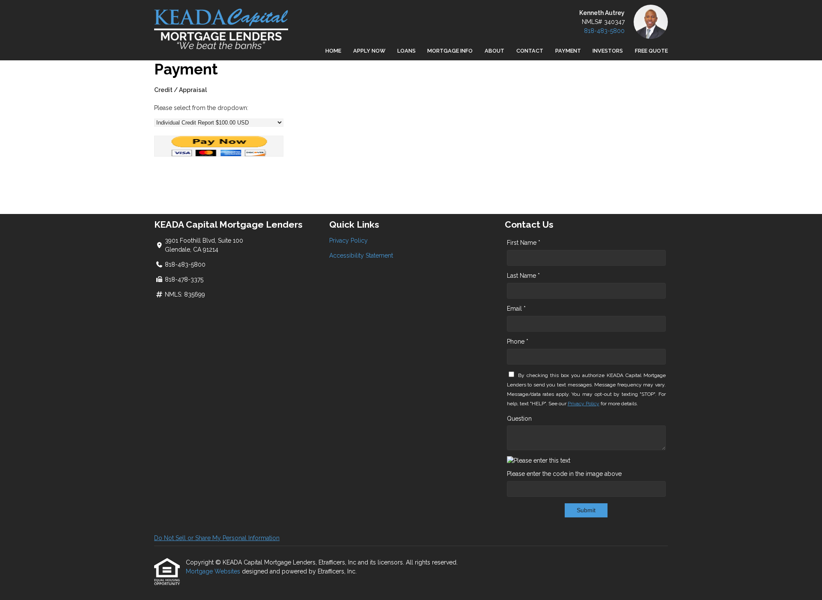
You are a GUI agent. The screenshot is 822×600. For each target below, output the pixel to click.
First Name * (523, 242)
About (494, 51)
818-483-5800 (604, 30)
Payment (568, 51)
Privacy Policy (348, 240)
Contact (529, 51)
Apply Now (369, 51)
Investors (608, 51)
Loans (406, 51)
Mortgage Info (450, 51)
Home (333, 51)
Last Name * (523, 275)
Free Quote (651, 51)
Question (519, 418)
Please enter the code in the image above (564, 473)
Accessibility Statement (361, 255)
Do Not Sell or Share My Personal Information (217, 538)
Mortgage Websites (214, 571)
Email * (516, 308)
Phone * (517, 341)
